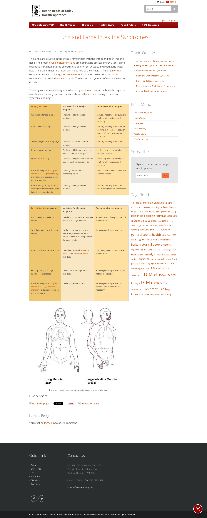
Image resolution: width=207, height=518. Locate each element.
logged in (49, 423)
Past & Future (128, 24)
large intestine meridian (69, 74)
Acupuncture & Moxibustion (44, 51)
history (167, 244)
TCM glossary (156, 274)
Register (172, 20)
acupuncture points (163, 202)
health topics (161, 235)
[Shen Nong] (52, 17)
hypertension (137, 249)
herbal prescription (162, 239)
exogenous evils (84, 90)
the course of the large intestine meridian (44, 286)
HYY (32, 472)
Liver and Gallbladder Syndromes (151, 91)
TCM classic (157, 268)
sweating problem (140, 268)
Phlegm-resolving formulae (159, 259)
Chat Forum (36, 468)
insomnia (149, 249)
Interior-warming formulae (167, 250)
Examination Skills (156, 225)
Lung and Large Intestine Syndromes (155, 65)
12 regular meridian (142, 202)
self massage (167, 263)
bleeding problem (159, 207)
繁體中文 (173, 2)
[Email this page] (39, 403)
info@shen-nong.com (83, 487)
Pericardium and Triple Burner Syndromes (155, 86)
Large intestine (38, 208)
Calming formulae (162, 211)
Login (162, 20)
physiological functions (62, 62)
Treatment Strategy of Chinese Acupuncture (154, 61)
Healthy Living (107, 24)
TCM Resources (150, 24)
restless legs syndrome (150, 263)
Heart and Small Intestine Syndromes (153, 75)
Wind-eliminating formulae (151, 294)
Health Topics (67, 24)
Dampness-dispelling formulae (148, 215)
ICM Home (35, 476)
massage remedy (142, 254)
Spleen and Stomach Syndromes (151, 70)
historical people (150, 244)
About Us (35, 465)
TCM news (151, 282)
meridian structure (161, 255)
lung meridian (114, 70)
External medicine (160, 229)
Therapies (87, 24)
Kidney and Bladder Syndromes (150, 80)
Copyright (35, 484)
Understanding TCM (43, 24)
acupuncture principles (73, 51)
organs (143, 259)
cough (174, 211)
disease (145, 220)
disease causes (158, 220)
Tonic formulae (153, 289)
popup (135, 263)
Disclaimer (35, 480)
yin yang (167, 294)
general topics (141, 234)
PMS (174, 258)
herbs (134, 244)
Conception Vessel (80, 253)
